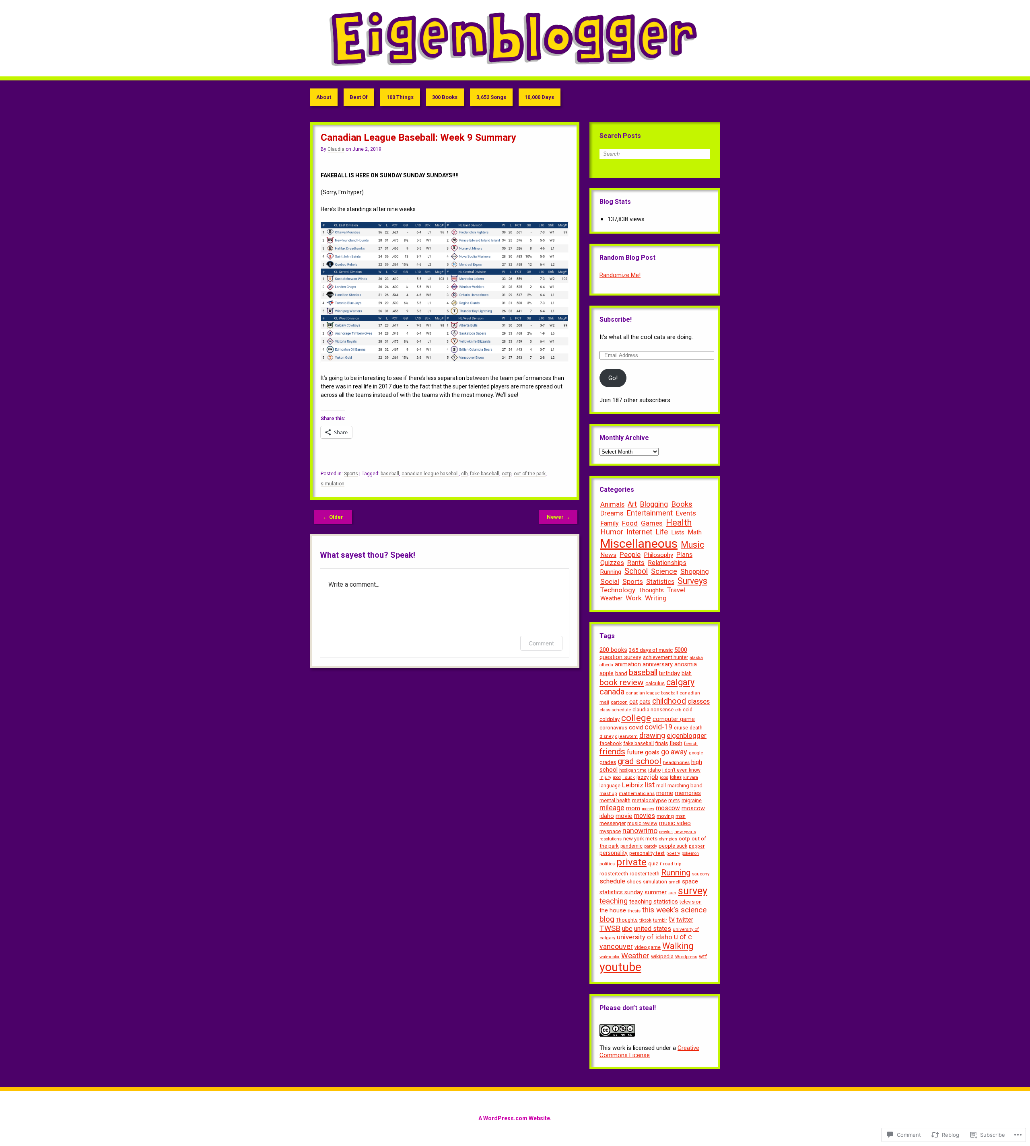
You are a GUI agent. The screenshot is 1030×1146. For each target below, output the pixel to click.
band (621, 673)
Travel (676, 590)
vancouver (616, 947)
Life (661, 532)
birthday (669, 673)
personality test (647, 853)
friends (612, 751)
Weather (611, 598)
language (609, 786)
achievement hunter (665, 657)
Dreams (611, 513)
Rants (636, 563)
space (690, 881)
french (691, 743)
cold (687, 710)
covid (636, 727)
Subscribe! (615, 319)
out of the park (530, 473)
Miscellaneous (639, 543)
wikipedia (662, 956)
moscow (668, 808)
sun (672, 892)
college (636, 718)
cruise (681, 728)
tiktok (645, 920)
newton (666, 831)
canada (611, 691)
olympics (668, 839)
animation (628, 664)
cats (645, 701)
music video (675, 823)
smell (674, 882)
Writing (656, 598)
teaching (613, 901)
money (648, 808)
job (654, 777)
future (635, 752)
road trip (672, 864)
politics (607, 864)
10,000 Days (539, 97)
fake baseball (484, 473)
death (696, 728)
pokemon (690, 853)
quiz (653, 864)
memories (688, 793)
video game (647, 947)
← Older (333, 517)
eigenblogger (687, 735)
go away (674, 752)
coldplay (609, 719)
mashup (608, 793)
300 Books (444, 97)
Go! (613, 378)
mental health (614, 800)
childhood (669, 701)
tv (672, 919)
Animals (612, 504)
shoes (634, 882)
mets (674, 800)
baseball (390, 473)
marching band (684, 785)
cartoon (619, 702)
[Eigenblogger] (515, 38)
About (323, 97)
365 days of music (651, 650)
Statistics (660, 581)
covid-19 (658, 727)
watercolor (609, 956)
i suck (628, 777)
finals (661, 743)
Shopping (694, 571)
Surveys (692, 581)
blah (687, 673)
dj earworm (626, 736)
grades (607, 762)
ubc (627, 928)
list (650, 784)
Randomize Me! (620, 275)
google (696, 753)
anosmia (685, 664)
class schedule (615, 710)
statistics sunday (621, 892)
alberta (606, 664)
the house (612, 910)
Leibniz (632, 785)
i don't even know (681, 770)
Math (695, 532)
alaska (696, 657)
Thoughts (651, 590)
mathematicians (637, 793)
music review (642, 823)
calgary (680, 682)
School (636, 571)
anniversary (658, 664)
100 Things (400, 97)
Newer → (558, 517)
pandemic (631, 846)
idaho (654, 770)
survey (692, 891)
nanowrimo (639, 831)
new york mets (640, 839)
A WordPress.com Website (514, 1118)
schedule (612, 881)
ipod (617, 777)
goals (652, 752)
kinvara (690, 777)
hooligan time (633, 770)
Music (692, 545)
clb (464, 473)
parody (650, 846)
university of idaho (644, 937)
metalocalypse (649, 800)
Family (609, 523)
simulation (332, 484)
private (631, 862)
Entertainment (649, 513)
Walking (677, 946)
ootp (506, 473)
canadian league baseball (430, 473)
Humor (611, 532)
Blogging (654, 504)
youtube (620, 967)
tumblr (660, 920)
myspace (610, 831)
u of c (683, 937)
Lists (677, 532)
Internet (639, 532)
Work (634, 598)
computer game (674, 719)
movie (624, 815)
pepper (697, 846)
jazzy (643, 777)
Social (609, 581)
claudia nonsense (653, 709)
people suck (673, 846)
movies (644, 815)
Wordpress (686, 956)
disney (606, 736)
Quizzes (612, 563)
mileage (611, 808)
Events (686, 513)
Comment (541, 643)
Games (652, 523)
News (608, 555)
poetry (673, 853)
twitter (684, 919)
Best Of (359, 97)
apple (606, 673)
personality (613, 853)
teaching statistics (653, 901)
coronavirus (613, 728)
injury (605, 777)
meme (664, 793)
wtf (703, 956)
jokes (676, 777)
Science (664, 571)
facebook (610, 743)
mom (633, 808)
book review (621, 682)
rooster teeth (644, 874)
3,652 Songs (491, 97)
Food (630, 523)
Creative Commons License (649, 1051)
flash (676, 743)
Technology (617, 590)
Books (681, 504)
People (630, 554)
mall (661, 786)
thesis (634, 911)
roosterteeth (613, 874)
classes (699, 701)
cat (633, 701)
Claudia (336, 149)
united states (652, 928)
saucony (700, 874)
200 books (613, 649)
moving (665, 816)
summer (656, 892)
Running (610, 571)
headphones (676, 762)
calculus (655, 683)
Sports (351, 473)
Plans (684, 554)
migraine (692, 800)
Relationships (667, 563)
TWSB (609, 928)
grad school (639, 761)
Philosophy (658, 555)
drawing (652, 735)
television (691, 902)
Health (679, 523)
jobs (664, 777)
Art (632, 504)
